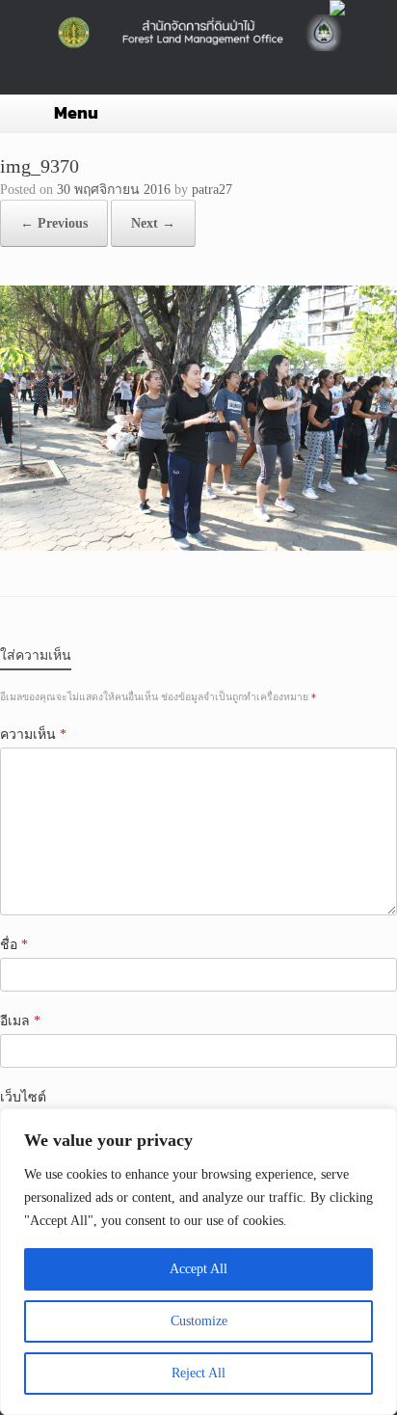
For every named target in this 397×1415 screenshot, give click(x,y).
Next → (153, 223)
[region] (198, 1261)
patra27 (212, 189)
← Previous (54, 223)
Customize (199, 1321)
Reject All (198, 1373)
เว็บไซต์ (23, 1097)
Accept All (198, 1269)
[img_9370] (198, 546)
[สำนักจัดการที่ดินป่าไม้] (198, 32)
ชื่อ (14, 945)
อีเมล (20, 1021)
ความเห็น (33, 734)
